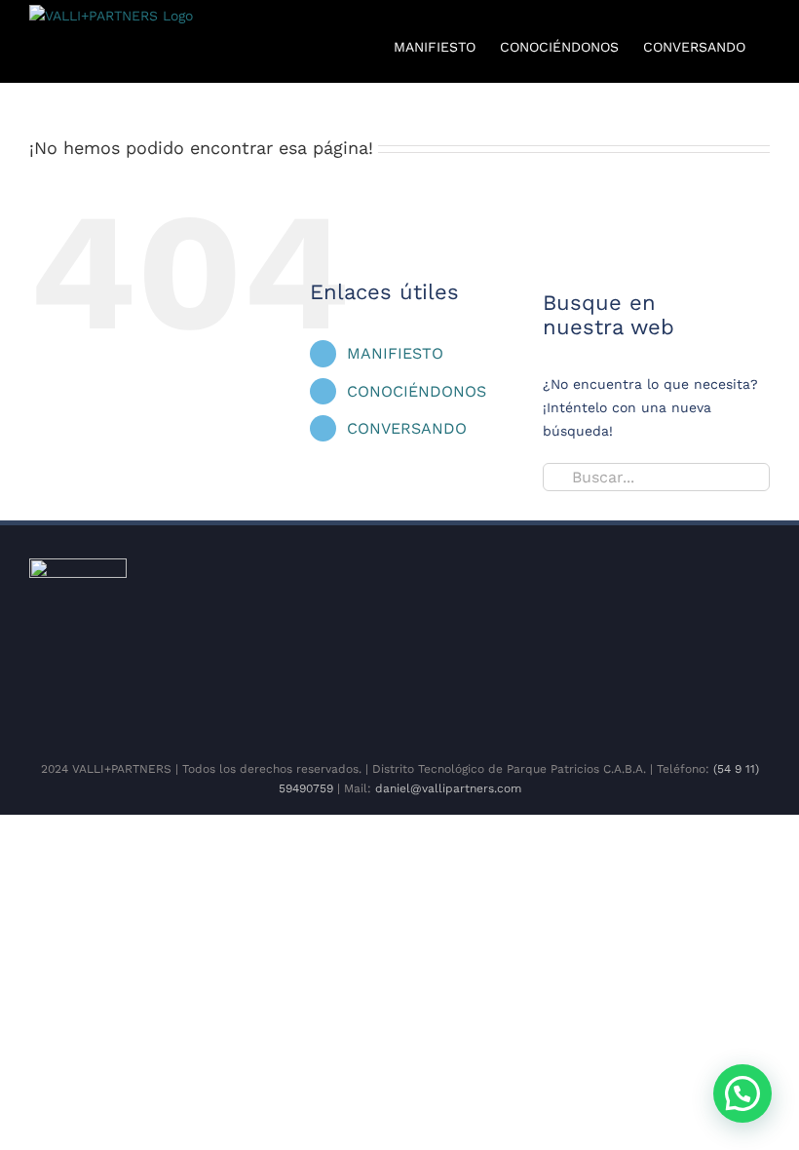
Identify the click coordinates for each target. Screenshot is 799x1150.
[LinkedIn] (423, 703)
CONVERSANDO (407, 428)
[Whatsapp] (454, 703)
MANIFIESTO (395, 353)
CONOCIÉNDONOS (416, 391)
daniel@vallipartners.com (448, 788)
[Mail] (485, 703)
